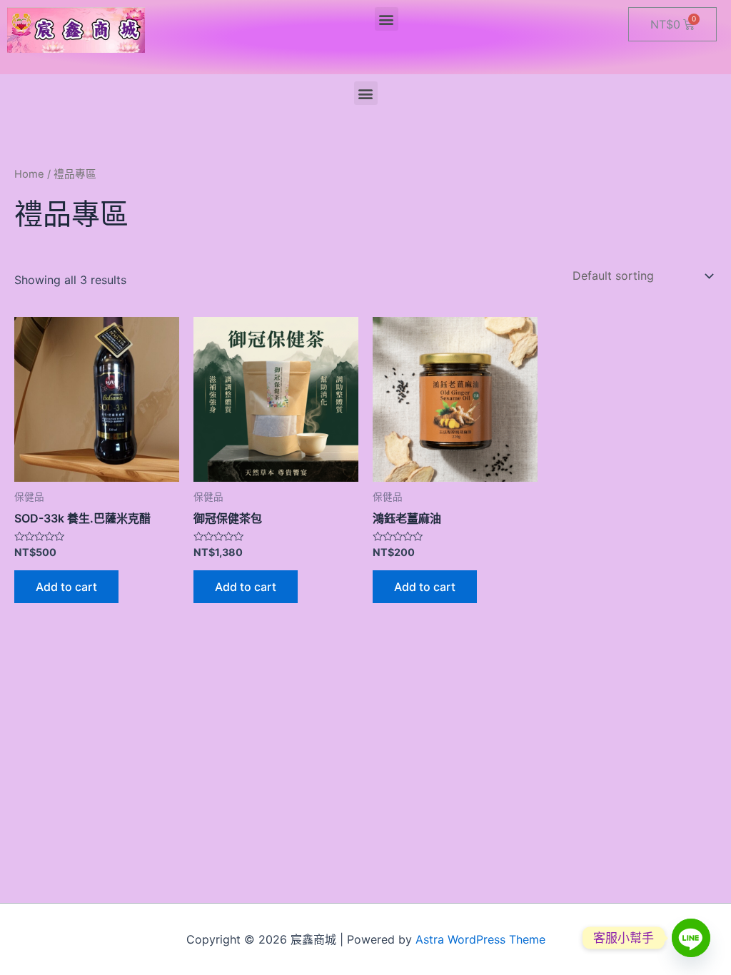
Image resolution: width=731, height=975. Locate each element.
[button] (386, 19)
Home (29, 174)
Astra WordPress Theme (480, 939)
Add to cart (66, 587)
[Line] (691, 938)
